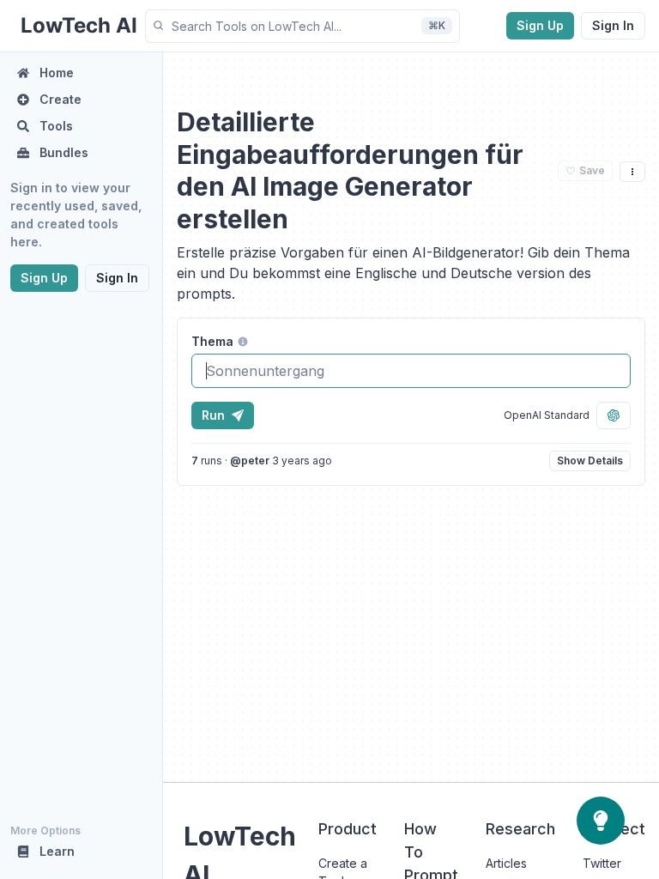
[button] (302, 26)
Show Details (590, 460)
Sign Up (540, 25)
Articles (506, 863)
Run (213, 415)
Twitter (602, 863)
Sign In (613, 25)
